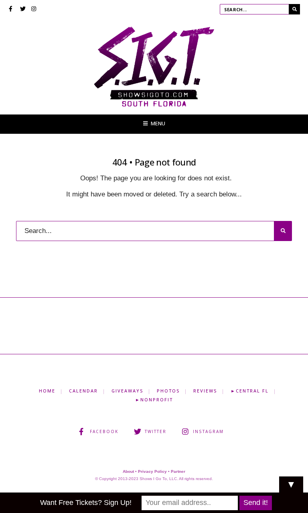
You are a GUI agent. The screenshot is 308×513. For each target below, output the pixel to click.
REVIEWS (205, 391)
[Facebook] (11, 9)
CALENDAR (83, 391)
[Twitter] (22, 9)
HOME (47, 391)
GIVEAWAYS (127, 391)
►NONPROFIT (154, 400)
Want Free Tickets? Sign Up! (86, 503)
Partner (178, 471)
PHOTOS (168, 391)
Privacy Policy (152, 471)
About (128, 471)
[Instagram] (34, 9)
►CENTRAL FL (250, 391)
